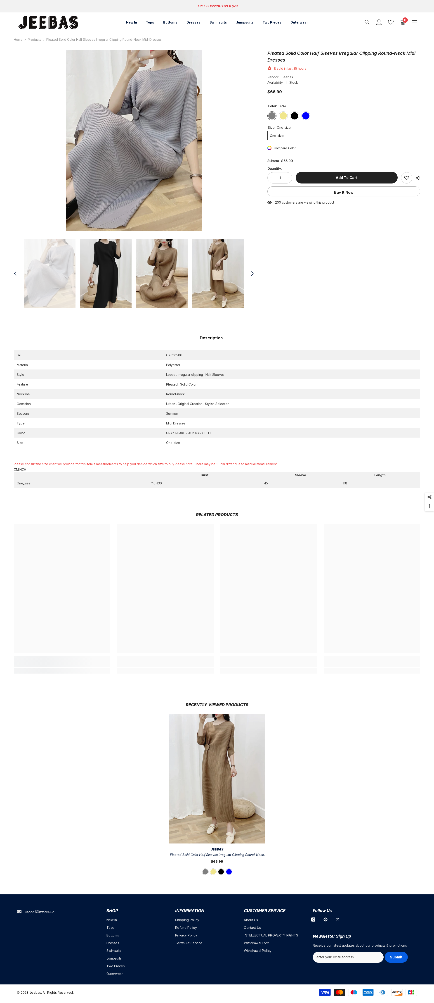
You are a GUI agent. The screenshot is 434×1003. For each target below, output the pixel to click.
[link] (62, 664)
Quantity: (274, 168)
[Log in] (379, 22)
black (221, 871)
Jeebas (287, 77)
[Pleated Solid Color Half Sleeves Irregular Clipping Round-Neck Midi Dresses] (217, 778)
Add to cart (347, 177)
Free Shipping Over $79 (218, 6)
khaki (213, 871)
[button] (15, 273)
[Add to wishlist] (406, 177)
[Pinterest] (325, 919)
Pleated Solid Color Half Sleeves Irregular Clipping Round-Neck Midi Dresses (217, 855)
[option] (134, 140)
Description (211, 338)
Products (34, 39)
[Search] (367, 22)
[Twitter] (337, 919)
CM (16, 469)
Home (18, 39)
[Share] (416, 178)
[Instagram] (313, 919)
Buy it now (344, 192)
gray (205, 871)
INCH (22, 469)
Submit (396, 957)
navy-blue (229, 871)
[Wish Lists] (391, 22)
